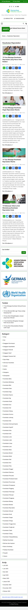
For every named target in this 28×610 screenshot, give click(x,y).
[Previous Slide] (24, 1)
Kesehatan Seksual (8, 511)
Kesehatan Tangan (8, 517)
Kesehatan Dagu (7, 391)
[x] (14, 7)
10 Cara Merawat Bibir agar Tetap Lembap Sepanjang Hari (6, 1)
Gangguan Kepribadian (9, 346)
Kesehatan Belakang (8, 382)
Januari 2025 (6, 581)
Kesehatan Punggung (8, 498)
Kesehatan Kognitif (8, 427)
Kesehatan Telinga (8, 520)
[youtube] (18, 7)
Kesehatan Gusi (7, 404)
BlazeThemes (14, 604)
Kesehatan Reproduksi (9, 53)
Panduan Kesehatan (8, 550)
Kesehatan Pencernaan (9, 482)
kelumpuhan (6, 375)
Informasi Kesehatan (8, 362)
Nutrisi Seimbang (7, 546)
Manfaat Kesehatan (8, 540)
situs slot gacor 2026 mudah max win (12, 597)
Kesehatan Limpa (7, 443)
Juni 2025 (5, 568)
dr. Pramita (6, 64)
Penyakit (5, 553)
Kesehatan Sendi (7, 514)
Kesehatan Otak (7, 459)
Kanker (5, 369)
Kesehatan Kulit (7, 433)
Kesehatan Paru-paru (8, 475)
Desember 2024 (7, 584)
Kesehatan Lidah (7, 440)
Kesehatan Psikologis (8, 491)
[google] (16, 7)
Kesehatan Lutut (7, 446)
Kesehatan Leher (7, 437)
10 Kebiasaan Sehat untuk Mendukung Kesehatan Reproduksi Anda (11, 208)
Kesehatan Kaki (7, 420)
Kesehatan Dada (7, 388)
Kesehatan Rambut (8, 504)
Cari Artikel (5, 249)
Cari (23, 252)
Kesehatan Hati (7, 408)
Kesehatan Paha (7, 466)
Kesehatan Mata (7, 449)
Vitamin (5, 556)
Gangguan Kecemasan (9, 343)
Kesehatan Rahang (8, 501)
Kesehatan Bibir (7, 385)
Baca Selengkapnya (7, 93)
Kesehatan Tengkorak (8, 527)
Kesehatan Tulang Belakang (10, 537)
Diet (4, 340)
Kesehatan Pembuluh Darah (10, 478)
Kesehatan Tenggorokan (9, 524)
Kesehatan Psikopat (8, 495)
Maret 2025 (6, 578)
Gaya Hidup (6, 359)
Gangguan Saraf (7, 353)
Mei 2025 (5, 572)
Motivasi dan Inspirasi (9, 543)
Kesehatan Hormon (8, 414)
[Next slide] (26, 1)
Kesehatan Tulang (7, 533)
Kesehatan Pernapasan (9, 485)
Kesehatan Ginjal (7, 401)
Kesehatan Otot (7, 462)
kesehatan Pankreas (8, 472)
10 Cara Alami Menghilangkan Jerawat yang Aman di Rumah (16, 1)
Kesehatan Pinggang (8, 488)
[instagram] (12, 7)
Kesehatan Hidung (8, 411)
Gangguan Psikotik (8, 349)
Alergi (4, 337)
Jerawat (5, 366)
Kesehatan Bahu (7, 379)
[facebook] (10, 7)
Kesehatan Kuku (7, 430)
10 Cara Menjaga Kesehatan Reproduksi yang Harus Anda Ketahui (12, 60)
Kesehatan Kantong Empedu (10, 424)
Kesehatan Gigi (7, 398)
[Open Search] (23, 23)
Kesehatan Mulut (7, 456)
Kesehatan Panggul (8, 469)
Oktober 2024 (6, 591)
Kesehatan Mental (8, 453)
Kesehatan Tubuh (7, 530)
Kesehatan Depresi (8, 395)
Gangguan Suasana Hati (9, 356)
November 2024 (7, 588)
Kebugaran (6, 372)
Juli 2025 (5, 565)
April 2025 (5, 575)
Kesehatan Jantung (8, 417)
